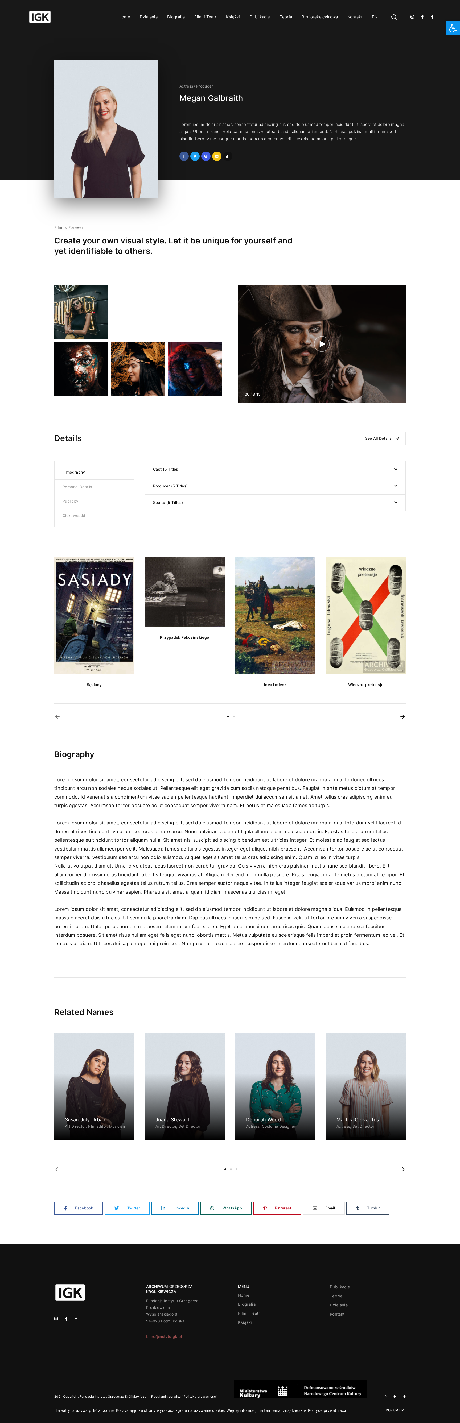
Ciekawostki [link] (74, 515)
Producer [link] (204, 86)
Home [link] (124, 16)
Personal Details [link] (77, 486)
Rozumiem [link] (395, 1410)
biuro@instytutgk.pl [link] (164, 1336)
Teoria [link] (286, 16)
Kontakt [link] (355, 16)
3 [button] (236, 1169)
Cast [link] (165, 469)
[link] (453, 28)
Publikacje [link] (260, 16)
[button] (57, 716)
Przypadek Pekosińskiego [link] (184, 637)
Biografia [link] (176, 16)
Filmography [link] (74, 472)
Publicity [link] (70, 501)
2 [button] (234, 716)
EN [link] (374, 16)
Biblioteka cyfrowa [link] (320, 16)
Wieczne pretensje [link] (366, 684)
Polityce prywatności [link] (327, 1410)
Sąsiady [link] (94, 684)
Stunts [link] (167, 502)
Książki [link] (233, 16)
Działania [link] (149, 16)
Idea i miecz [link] (275, 684)
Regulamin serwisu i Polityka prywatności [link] (184, 1397)
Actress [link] (186, 86)
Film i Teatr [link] (205, 16)
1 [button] (228, 716)
